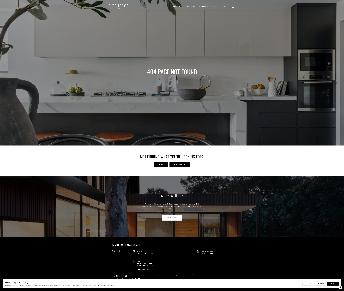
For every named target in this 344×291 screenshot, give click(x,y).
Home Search (179, 164)
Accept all (333, 283)
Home (161, 164)
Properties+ (178, 6)
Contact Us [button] (172, 218)
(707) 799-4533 (207, 253)
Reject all (308, 283)
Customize (320, 283)
